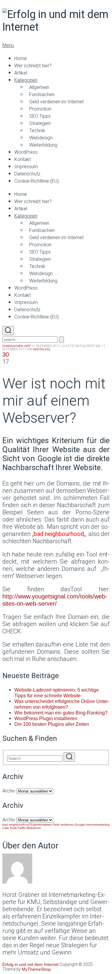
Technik (37, 130)
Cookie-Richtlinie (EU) (36, 181)
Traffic (21, 827)
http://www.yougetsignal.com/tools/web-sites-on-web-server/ (54, 600)
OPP (27, 346)
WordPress (26, 152)
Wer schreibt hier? (33, 65)
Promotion (40, 109)
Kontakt (22, 159)
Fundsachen (42, 94)
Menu (8, 45)
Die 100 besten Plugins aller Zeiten (51, 724)
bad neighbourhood (16, 824)
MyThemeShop (36, 969)
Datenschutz (27, 174)
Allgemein (39, 87)
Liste (5, 827)
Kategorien (25, 80)
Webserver (33, 827)
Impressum (26, 166)
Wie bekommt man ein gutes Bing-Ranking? (61, 712)
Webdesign (41, 138)
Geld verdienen (63, 824)
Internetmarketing (97, 824)
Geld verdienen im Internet (56, 102)
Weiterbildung (43, 145)
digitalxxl (42, 349)
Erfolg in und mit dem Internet (30, 964)
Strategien (40, 123)
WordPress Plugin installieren (45, 718)
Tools (13, 827)
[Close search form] (61, 339)
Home (20, 58)
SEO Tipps (40, 116)
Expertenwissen (41, 824)
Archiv (8, 791)
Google (80, 824)
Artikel (20, 73)
